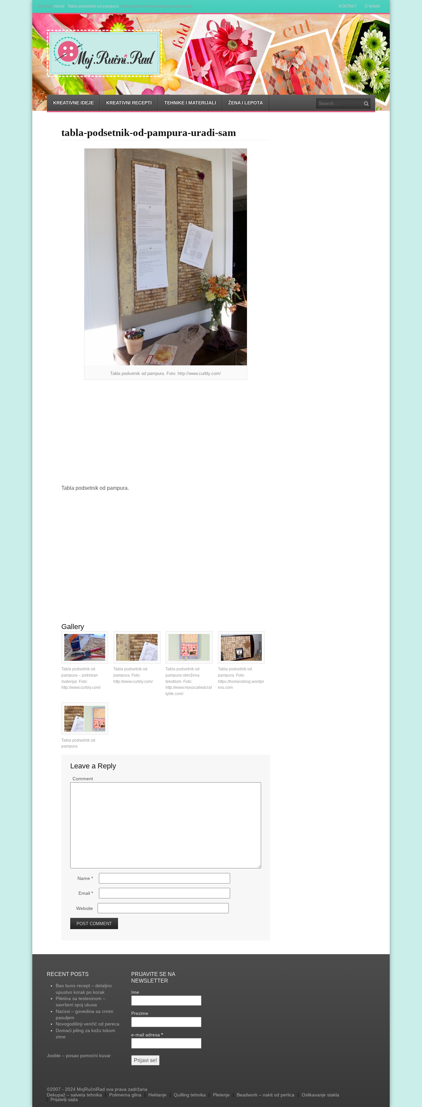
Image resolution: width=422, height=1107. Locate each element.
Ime (135, 992)
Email (85, 893)
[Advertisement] (165, 432)
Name (85, 878)
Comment (83, 778)
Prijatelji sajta (64, 1099)
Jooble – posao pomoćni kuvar (79, 1055)
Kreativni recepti (129, 102)
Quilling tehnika (190, 1095)
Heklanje (157, 1095)
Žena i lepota (245, 102)
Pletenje (221, 1095)
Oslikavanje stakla (320, 1095)
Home (59, 6)
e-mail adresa (147, 1034)
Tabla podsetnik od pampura (93, 6)
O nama (372, 6)
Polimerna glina (125, 1095)
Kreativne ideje (73, 102)
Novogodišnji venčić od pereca (87, 1023)
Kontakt (348, 6)
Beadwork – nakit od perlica (265, 1095)
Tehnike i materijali (190, 102)
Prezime (139, 1013)
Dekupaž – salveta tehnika (74, 1095)
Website (84, 908)
